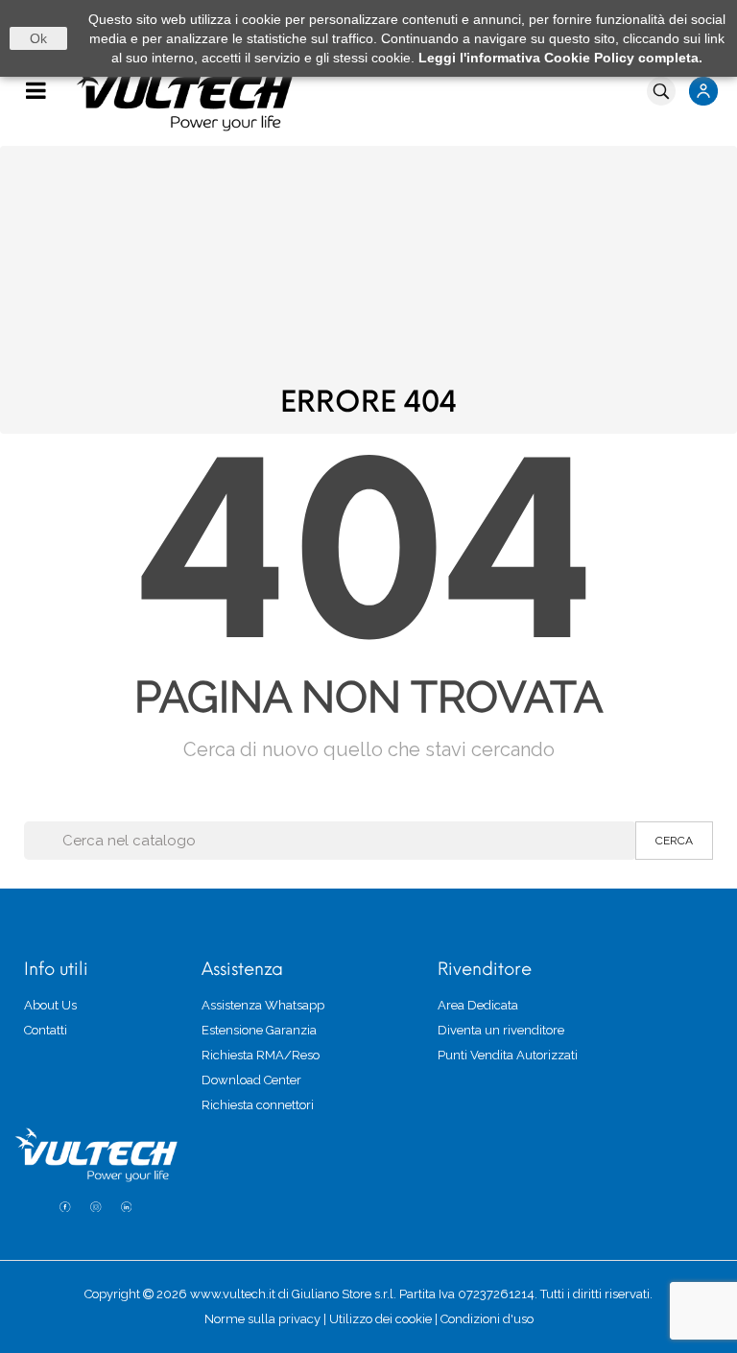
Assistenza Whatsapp (263, 1005)
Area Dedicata (478, 1005)
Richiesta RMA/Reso (261, 1055)
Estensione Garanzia (259, 1030)
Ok (38, 38)
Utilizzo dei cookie (380, 1319)
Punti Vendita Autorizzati (508, 1055)
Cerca (674, 840)
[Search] (661, 91)
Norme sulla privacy (262, 1319)
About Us (50, 1005)
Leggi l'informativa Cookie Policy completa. (560, 57)
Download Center (251, 1080)
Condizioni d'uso (487, 1319)
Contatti (45, 1030)
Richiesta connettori (258, 1105)
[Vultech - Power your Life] (368, 94)
